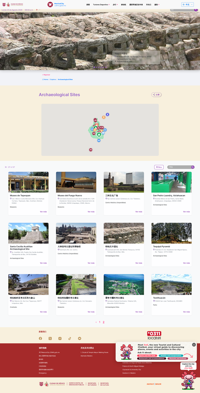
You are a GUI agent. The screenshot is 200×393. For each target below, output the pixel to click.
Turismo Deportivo (100, 5)
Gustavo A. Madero (129, 373)
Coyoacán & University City (131, 369)
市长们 (148, 5)
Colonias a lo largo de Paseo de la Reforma (137, 363)
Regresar (46, 75)
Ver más (43, 212)
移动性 (123, 5)
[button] (103, 117)
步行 (114, 5)
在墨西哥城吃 (43, 363)
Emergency (43, 373)
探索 (88, 5)
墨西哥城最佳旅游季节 (46, 369)
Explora (53, 79)
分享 (158, 95)
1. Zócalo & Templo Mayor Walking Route (94, 352)
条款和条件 (150, 384)
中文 (187, 4)
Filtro (159, 167)
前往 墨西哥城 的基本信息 (47, 356)
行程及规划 (42, 366)
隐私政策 (158, 384)
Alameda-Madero (86, 356)
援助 (156, 5)
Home (46, 79)
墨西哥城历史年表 (136, 5)
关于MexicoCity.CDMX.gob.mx (49, 352)
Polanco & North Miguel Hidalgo (133, 366)
